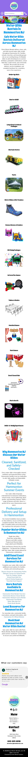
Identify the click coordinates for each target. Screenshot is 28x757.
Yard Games (14, 350)
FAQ (14, 723)
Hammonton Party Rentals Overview (14, 594)
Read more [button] (6, 681)
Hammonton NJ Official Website (14, 617)
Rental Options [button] (13, 718)
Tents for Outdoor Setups (14, 575)
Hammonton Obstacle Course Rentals (14, 597)
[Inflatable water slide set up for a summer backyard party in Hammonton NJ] (14, 20)
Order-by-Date (14, 74)
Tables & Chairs (14, 300)
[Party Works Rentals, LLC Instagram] (16, 710)
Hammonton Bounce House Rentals (14, 595)
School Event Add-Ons (14, 577)
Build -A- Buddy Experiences (14, 426)
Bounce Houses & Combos (14, 225)
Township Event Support (14, 581)
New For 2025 (14, 99)
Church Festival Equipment (14, 579)
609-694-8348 (14, 741)
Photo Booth (14, 400)
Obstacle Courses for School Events (14, 573)
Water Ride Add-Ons (14, 601)
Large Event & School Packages (14, 125)
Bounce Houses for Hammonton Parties (14, 571)
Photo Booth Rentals (14, 603)
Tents (14, 175)
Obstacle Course (14, 150)
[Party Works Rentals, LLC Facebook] (11, 710)
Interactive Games (14, 275)
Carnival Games (14, 325)
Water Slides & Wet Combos (14, 200)
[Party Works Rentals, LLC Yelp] (14, 710)
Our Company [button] (14, 721)
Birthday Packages (14, 250)
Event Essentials (14, 375)
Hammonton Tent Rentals (14, 599)
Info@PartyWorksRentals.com (15, 743)
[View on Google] (3, 670)
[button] (1, 677)
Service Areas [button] (13, 720)
